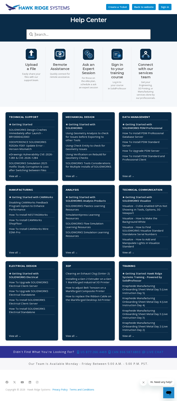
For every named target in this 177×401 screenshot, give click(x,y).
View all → (15, 176)
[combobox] (88, 34)
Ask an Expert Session (88, 69)
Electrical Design (22, 266)
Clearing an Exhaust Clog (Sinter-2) (88, 273)
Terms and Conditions (81, 389)
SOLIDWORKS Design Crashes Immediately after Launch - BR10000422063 (28, 133)
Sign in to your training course (117, 71)
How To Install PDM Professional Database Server (143, 134)
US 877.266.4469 (93, 352)
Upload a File (31, 67)
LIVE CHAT (155, 352)
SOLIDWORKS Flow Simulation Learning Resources (84, 225)
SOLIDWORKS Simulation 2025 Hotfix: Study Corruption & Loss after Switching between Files (29, 166)
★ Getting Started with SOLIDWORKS (80, 126)
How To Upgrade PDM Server (141, 150)
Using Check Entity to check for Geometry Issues (85, 147)
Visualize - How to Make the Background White (139, 220)
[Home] (37, 7)
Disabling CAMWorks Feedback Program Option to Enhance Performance (28, 206)
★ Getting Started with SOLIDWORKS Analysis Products (86, 198)
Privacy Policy (60, 389)
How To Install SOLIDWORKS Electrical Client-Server (27, 301)
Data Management (136, 117)
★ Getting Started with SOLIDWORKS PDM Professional (142, 126)
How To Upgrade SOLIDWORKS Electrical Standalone (28, 292)
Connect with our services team (145, 71)
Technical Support (23, 117)
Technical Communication (142, 189)
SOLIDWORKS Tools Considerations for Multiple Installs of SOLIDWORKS (88, 164)
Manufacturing (21, 189)
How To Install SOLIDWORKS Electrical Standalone (27, 310)
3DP (68, 266)
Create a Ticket (117, 7)
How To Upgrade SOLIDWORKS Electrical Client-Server (28, 284)
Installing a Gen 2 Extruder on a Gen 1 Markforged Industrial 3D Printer (88, 280)
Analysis (72, 189)
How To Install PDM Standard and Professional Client (143, 157)
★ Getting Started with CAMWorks (31, 197)
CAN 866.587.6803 (126, 352)
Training (128, 266)
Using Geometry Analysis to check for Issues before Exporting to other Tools (87, 136)
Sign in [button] (165, 7)
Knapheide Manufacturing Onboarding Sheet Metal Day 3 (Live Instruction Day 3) (145, 314)
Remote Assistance (59, 67)
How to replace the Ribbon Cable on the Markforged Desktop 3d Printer (88, 298)
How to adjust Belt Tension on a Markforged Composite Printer (86, 289)
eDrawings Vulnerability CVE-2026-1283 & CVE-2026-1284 (31, 156)
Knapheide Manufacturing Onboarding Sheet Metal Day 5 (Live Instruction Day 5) (145, 289)
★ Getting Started (20, 124)
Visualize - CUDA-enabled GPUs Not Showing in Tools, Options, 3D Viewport (144, 209)
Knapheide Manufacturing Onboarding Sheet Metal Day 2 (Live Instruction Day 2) (145, 326)
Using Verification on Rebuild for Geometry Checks (86, 156)
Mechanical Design (80, 117)
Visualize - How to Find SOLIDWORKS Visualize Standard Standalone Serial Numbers (142, 230)
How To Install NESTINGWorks (28, 214)
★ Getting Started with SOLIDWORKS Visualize (137, 198)
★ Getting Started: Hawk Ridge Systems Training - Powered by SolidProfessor (142, 277)
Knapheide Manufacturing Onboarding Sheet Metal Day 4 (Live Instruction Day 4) (145, 301)
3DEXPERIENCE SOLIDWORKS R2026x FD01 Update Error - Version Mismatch (27, 145)
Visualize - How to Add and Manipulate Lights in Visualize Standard (141, 243)
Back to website (143, 7)
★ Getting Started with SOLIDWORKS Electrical (24, 275)
